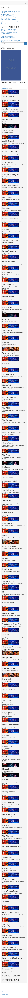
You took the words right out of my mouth (10, 23)
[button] (14, 65)
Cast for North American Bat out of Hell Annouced (11, 41)
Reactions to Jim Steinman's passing (9, 32)
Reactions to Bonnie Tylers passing (8, 29)
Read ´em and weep (5, 18)
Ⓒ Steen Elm (5, 994)
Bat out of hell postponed (6, 39)
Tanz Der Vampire (5, 88)
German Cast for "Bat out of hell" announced (10, 40)
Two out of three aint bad (6, 15)
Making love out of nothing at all (8, 12)
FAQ (3, 991)
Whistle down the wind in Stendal (8, 37)
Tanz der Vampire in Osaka (7, 36)
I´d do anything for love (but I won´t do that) (10, 11)
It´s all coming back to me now (7, 14)
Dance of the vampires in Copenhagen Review (11, 35)
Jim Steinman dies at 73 (6, 33)
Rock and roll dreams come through (8, 17)
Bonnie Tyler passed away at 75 (8, 30)
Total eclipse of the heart (6, 10)
